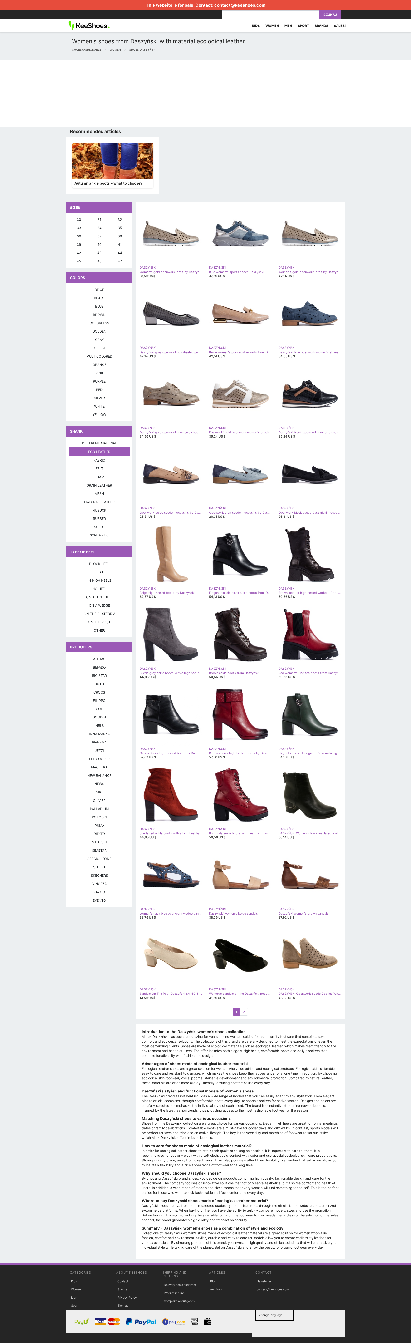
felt (99, 469)
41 (120, 244)
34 (99, 228)
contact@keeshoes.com (239, 5)
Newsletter (264, 1281)
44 (120, 253)
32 (120, 219)
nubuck (99, 510)
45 (79, 261)
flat (99, 572)
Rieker (99, 834)
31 (99, 219)
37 (99, 236)
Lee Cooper (99, 759)
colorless (99, 323)
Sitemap (122, 1305)
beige (99, 290)
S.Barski (99, 842)
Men (74, 1297)
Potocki (99, 817)
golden (99, 331)
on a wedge (99, 605)
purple (99, 381)
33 (79, 228)
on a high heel (99, 597)
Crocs (99, 692)
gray (99, 340)
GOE (99, 709)
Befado (99, 667)
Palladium (99, 809)
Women (76, 1289)
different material (99, 443)
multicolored (99, 356)
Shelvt (99, 867)
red (99, 390)
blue (99, 306)
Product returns (174, 1293)
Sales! (340, 26)
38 (120, 236)
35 (120, 228)
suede (99, 527)
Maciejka (99, 767)
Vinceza (99, 884)
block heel (99, 564)
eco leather (99, 452)
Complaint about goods (179, 1301)
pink (99, 373)
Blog (213, 1281)
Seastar (99, 850)
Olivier (99, 800)
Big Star (99, 676)
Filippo (99, 701)
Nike (99, 792)
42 (79, 253)
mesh (99, 494)
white (99, 406)
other (99, 630)
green (99, 348)
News (99, 784)
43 (99, 253)
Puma (99, 825)
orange (99, 365)
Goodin (99, 717)
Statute (122, 1289)
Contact (122, 1281)
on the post (99, 622)
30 (79, 219)
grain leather (99, 485)
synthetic (99, 535)
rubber (99, 519)
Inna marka (99, 734)
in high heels (99, 580)
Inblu (99, 725)
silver (99, 398)
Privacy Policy (127, 1297)
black (99, 298)
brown (99, 315)
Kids (74, 1281)
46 (99, 261)
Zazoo (99, 892)
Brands (321, 26)
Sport (74, 1305)
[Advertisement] (142, 93)
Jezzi (99, 750)
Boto (99, 684)
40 (99, 244)
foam (99, 477)
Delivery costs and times (180, 1285)
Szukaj (330, 15)
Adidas (99, 659)
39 (79, 244)
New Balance (99, 775)
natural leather (99, 502)
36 (79, 236)
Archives (216, 1289)
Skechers (99, 875)
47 (120, 261)
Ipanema (99, 742)
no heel (99, 589)
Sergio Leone (99, 859)
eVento (99, 900)
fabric (99, 460)
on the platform (99, 614)
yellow (99, 415)
